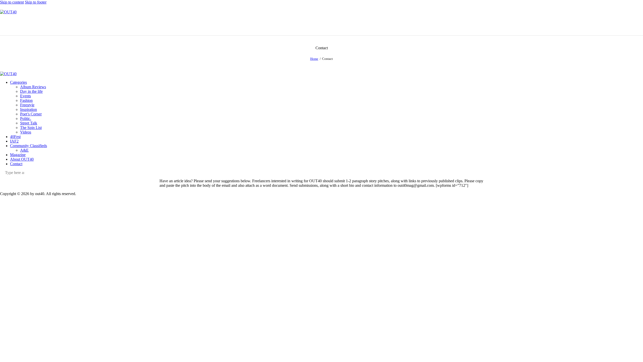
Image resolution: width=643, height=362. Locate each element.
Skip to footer (35, 2)
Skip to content (12, 2)
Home (314, 59)
